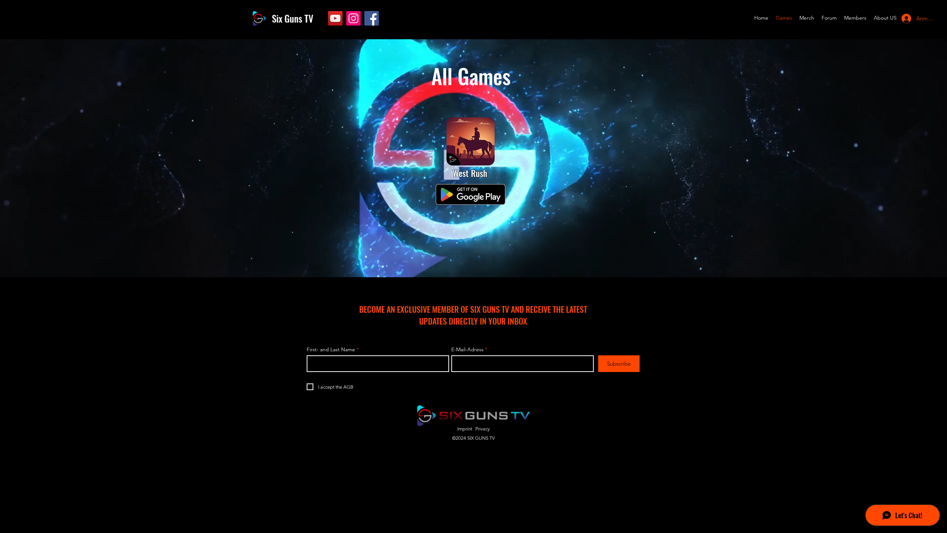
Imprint (464, 429)
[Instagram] (353, 18)
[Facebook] (371, 18)
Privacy (482, 429)
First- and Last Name (331, 349)
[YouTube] (335, 18)
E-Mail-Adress (467, 349)
